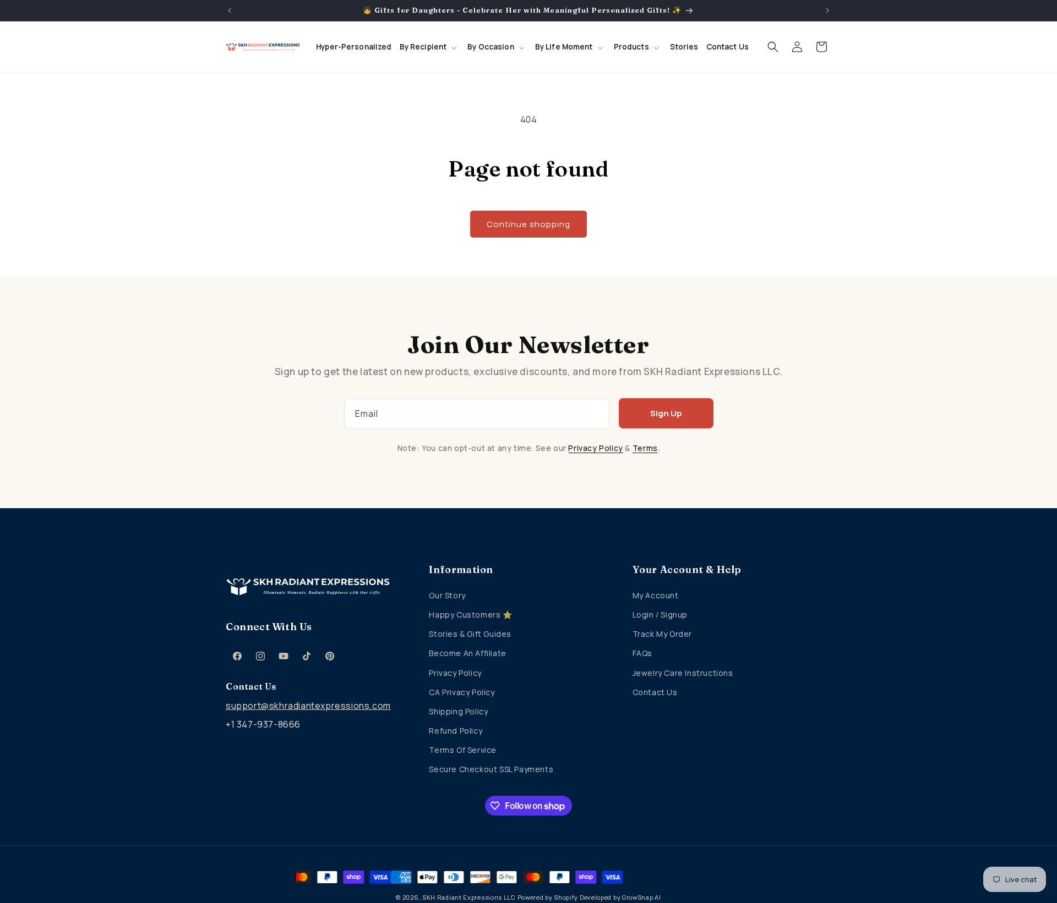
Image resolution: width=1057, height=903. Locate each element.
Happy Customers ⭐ (470, 614)
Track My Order (662, 634)
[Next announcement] (827, 10)
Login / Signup (660, 614)
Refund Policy (455, 730)
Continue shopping (528, 224)
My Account (656, 595)
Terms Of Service (463, 750)
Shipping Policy (458, 711)
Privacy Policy (595, 448)
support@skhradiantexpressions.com (308, 706)
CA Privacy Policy (461, 692)
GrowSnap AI (641, 897)
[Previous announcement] (229, 10)
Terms (645, 448)
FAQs (642, 653)
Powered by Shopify (548, 897)
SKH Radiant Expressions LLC (469, 897)
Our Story (447, 595)
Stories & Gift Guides (470, 634)
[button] (430, 47)
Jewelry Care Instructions (683, 673)
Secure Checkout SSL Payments (491, 769)
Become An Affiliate (467, 653)
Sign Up (666, 413)
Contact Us (655, 692)
